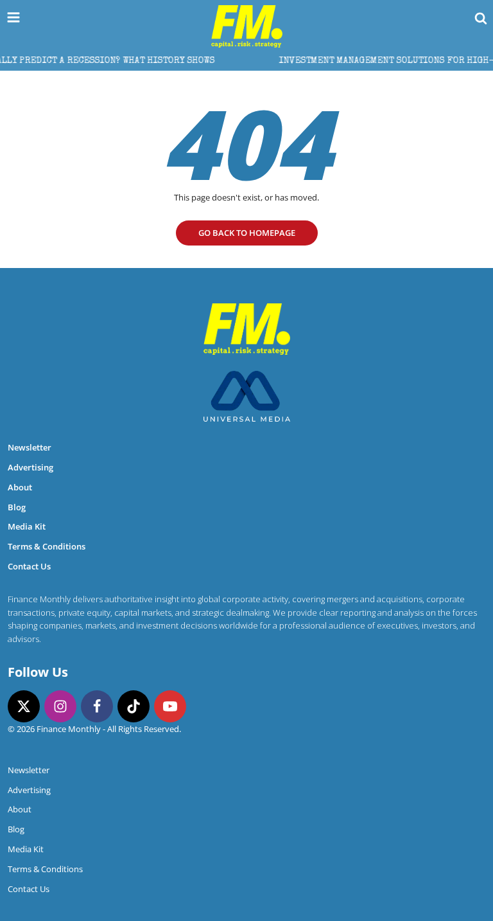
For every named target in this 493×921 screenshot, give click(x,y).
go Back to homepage (246, 232)
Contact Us (29, 566)
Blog (17, 507)
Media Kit (27, 526)
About (20, 487)
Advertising (30, 467)
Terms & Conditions (46, 546)
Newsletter (29, 447)
